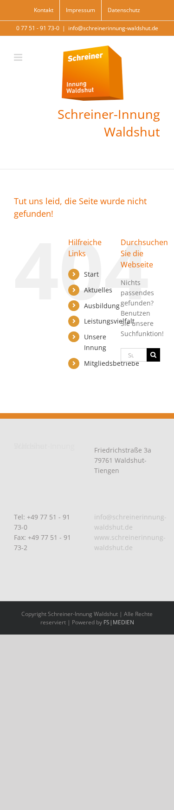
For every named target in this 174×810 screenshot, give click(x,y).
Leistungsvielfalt (109, 321)
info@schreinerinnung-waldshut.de (113, 28)
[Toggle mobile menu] (19, 57)
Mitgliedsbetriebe (111, 363)
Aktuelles (98, 289)
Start (91, 274)
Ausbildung (102, 305)
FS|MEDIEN (118, 622)
